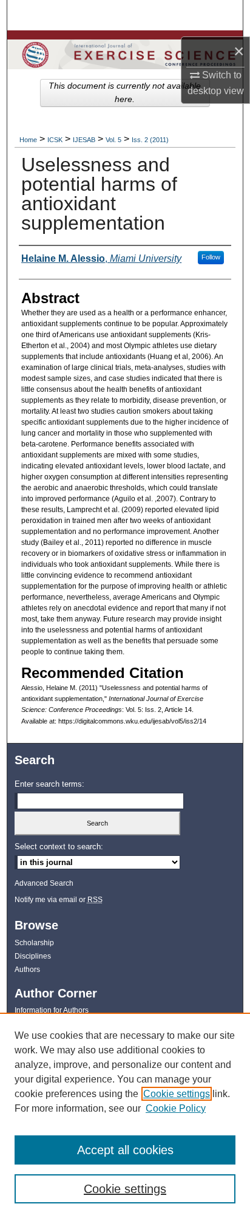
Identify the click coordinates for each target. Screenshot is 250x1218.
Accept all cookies (125, 1150)
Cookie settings (176, 1094)
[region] (125, 1115)
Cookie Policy (176, 1108)
